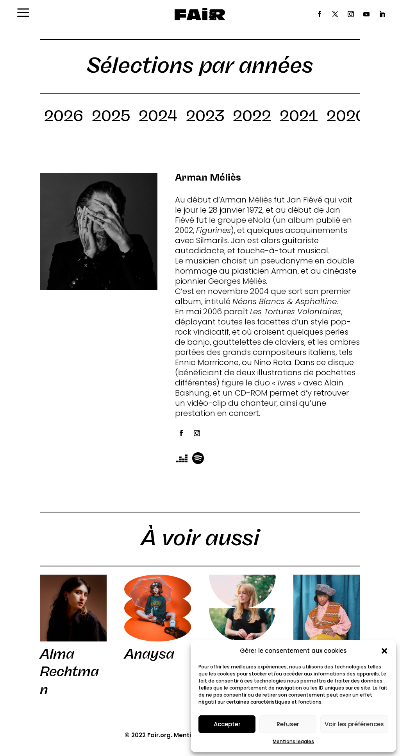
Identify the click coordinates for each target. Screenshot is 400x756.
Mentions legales (293, 741)
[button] (384, 651)
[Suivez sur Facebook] (319, 14)
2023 (205, 117)
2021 (299, 117)
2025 (111, 117)
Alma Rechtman (69, 672)
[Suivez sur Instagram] (351, 14)
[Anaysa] (157, 608)
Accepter (227, 724)
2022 (252, 117)
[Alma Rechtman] (73, 608)
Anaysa (149, 654)
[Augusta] (242, 608)
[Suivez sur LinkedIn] (382, 14)
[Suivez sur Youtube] (366, 14)
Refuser (288, 724)
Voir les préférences (354, 724)
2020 (346, 117)
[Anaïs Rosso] (326, 608)
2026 (63, 117)
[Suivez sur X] (335, 14)
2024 (158, 117)
